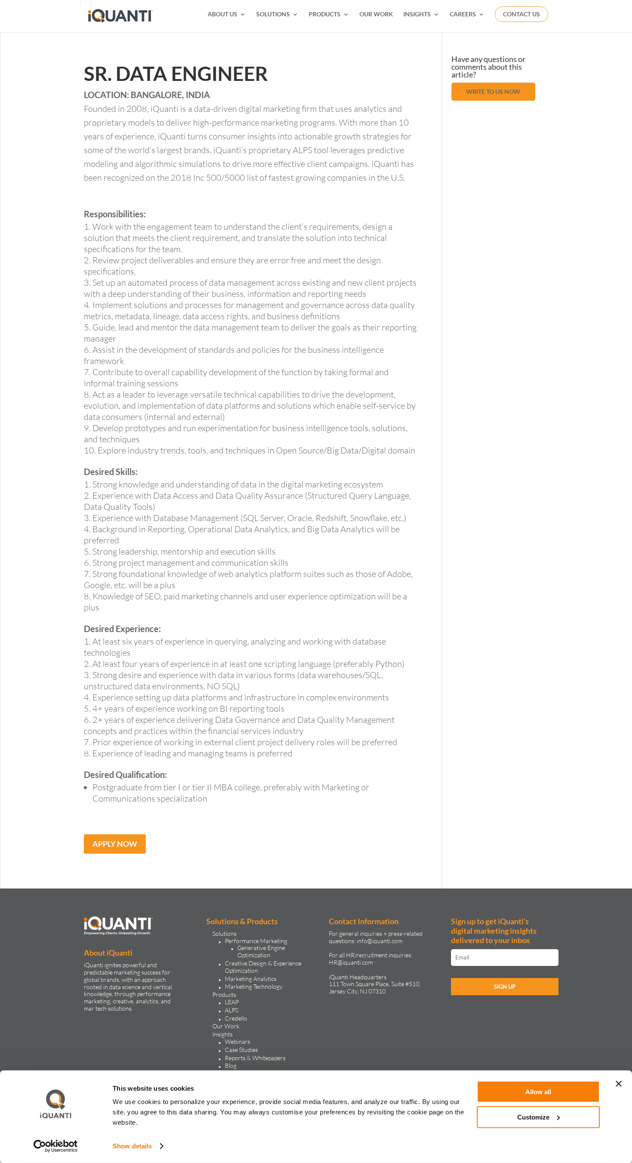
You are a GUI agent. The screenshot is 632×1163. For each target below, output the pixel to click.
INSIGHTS (417, 14)
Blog (230, 1065)
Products (224, 994)
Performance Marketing (256, 940)
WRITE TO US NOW (493, 91)
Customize (533, 1116)
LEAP (232, 1002)
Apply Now (114, 843)
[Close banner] (619, 1084)
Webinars (237, 1041)
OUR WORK (376, 14)
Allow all (538, 1091)
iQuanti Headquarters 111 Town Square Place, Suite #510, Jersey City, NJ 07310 (374, 984)
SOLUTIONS (273, 14)
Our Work (225, 1026)
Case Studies (241, 1049)
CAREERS (463, 14)
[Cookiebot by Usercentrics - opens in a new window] (55, 1146)
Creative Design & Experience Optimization (263, 966)
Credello (236, 1018)
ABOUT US (222, 14)
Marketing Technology (253, 986)
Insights (222, 1034)
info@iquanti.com (379, 940)
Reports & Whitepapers (255, 1057)
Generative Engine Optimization (261, 951)
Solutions (224, 933)
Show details (132, 1146)
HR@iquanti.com (351, 962)
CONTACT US (521, 14)
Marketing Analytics (250, 978)
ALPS (231, 1010)
